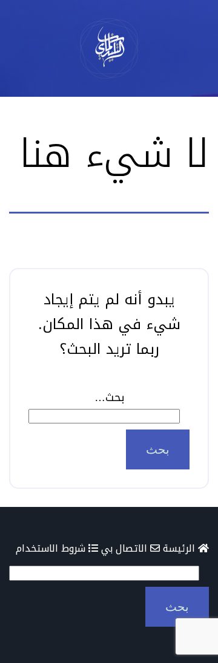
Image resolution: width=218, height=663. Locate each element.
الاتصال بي (125, 548)
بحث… (109, 397)
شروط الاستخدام (52, 548)
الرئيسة (180, 548)
